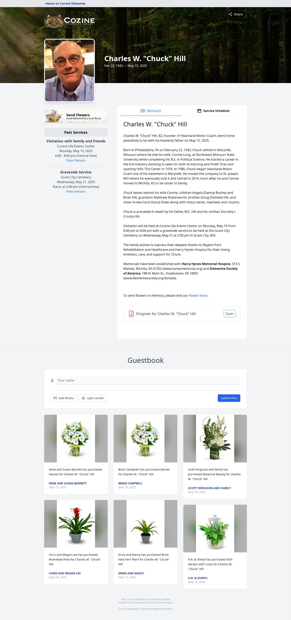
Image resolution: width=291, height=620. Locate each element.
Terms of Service (156, 602)
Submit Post (229, 398)
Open (229, 313)
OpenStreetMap (150, 609)
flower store (198, 295)
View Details (76, 160)
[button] (76, 438)
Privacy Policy (134, 602)
